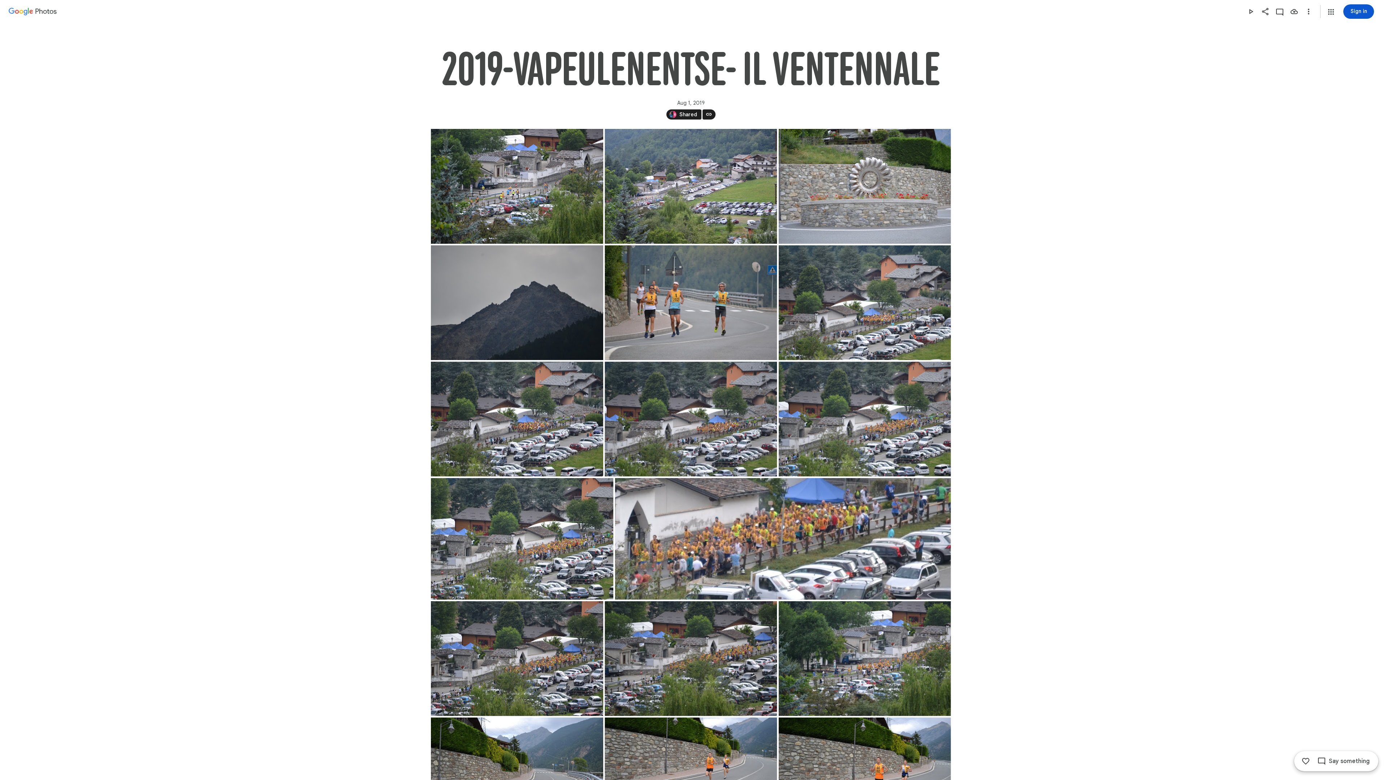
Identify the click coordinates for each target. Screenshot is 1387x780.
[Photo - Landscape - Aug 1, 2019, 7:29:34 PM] (691, 302)
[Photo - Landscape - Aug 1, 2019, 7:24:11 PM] (517, 186)
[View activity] (1280, 11)
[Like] (1306, 761)
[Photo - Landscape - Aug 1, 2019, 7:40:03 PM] (691, 658)
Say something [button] (1349, 761)
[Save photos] (1294, 11)
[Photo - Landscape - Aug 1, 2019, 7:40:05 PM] (864, 658)
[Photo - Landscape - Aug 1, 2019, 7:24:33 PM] (691, 186)
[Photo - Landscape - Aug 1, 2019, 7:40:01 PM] (517, 658)
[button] (1331, 12)
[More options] (1308, 11)
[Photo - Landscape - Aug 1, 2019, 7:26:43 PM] (517, 302)
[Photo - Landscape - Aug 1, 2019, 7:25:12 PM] (864, 186)
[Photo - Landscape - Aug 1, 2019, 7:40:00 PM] (522, 539)
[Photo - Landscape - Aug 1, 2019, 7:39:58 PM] (864, 418)
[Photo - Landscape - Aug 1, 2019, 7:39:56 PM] (517, 418)
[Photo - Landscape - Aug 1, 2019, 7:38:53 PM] (864, 302)
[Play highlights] (1250, 11)
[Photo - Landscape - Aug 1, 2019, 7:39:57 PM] (691, 418)
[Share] (1265, 11)
